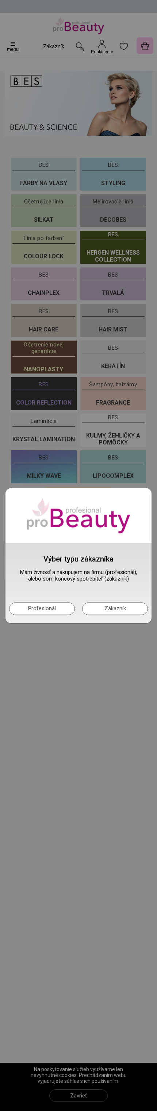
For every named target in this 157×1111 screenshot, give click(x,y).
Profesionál (42, 608)
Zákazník (115, 608)
